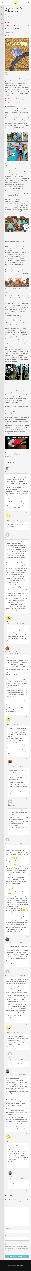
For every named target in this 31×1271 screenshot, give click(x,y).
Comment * (8, 1205)
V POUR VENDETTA (14, 207)
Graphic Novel (13, 454)
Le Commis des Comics (14, 89)
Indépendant (8, 456)
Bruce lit (9, 519)
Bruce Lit (9, 14)
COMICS (9, 18)
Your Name (8, 1228)
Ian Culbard (20, 454)
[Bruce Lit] (15, 2)
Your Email (8, 1235)
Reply (28, 512)
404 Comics (10, 453)
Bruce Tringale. (20, 1265)
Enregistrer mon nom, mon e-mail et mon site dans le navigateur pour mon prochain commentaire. (16, 1248)
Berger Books (16, 453)
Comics (7, 454)
